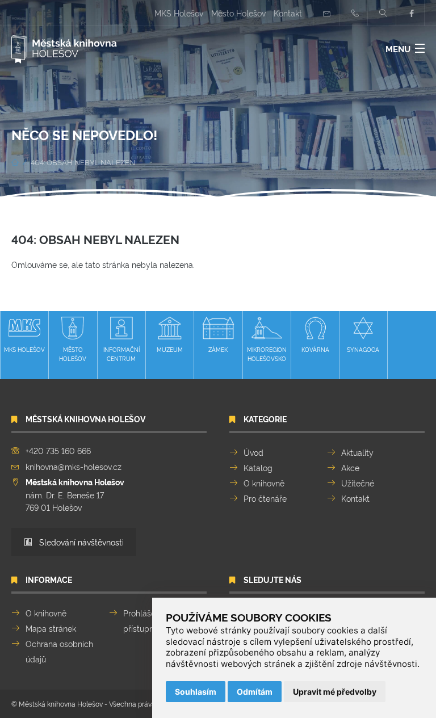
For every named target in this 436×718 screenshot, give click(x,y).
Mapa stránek (51, 628)
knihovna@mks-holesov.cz (73, 466)
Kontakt (288, 12)
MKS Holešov (178, 12)
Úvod (253, 452)
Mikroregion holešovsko (267, 354)
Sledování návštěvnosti (80, 541)
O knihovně (264, 482)
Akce (350, 467)
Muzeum (170, 349)
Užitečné (357, 482)
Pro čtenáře (265, 498)
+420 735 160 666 (58, 450)
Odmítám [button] (254, 691)
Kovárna (315, 349)
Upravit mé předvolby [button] (334, 691)
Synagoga (363, 349)
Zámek (218, 349)
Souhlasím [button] (195, 691)
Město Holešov (238, 12)
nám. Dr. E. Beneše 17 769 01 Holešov (75, 494)
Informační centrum (121, 354)
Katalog (258, 467)
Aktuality (357, 452)
